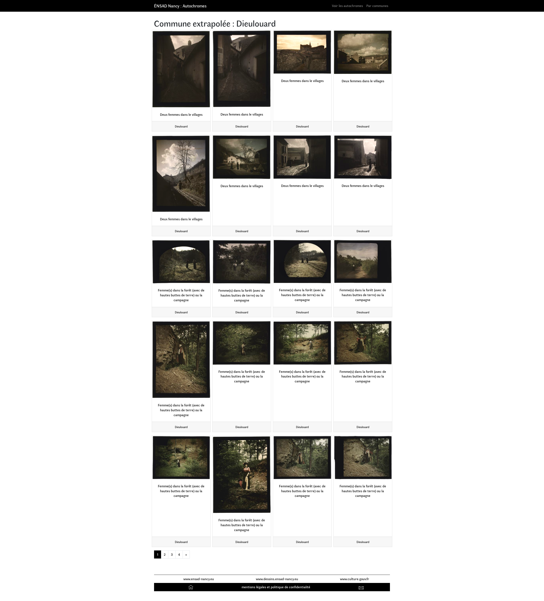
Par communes (377, 5)
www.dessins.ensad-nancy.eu (277, 579)
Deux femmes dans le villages (181, 114)
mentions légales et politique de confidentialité (276, 587)
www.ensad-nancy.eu (198, 579)
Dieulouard (181, 126)
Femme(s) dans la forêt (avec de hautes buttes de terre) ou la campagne (181, 295)
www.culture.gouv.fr (354, 579)
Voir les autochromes (347, 5)
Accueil (191, 587)
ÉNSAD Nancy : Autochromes (180, 5)
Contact (362, 587)
